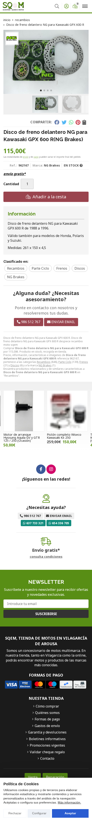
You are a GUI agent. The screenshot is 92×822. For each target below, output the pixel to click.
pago (36, 156)
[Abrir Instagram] (51, 469)
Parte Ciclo (64, 362)
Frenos (83, 362)
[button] (41, 90)
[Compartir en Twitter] (64, 122)
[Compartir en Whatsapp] (71, 122)
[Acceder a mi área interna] (66, 6)
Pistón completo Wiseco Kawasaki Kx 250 (64, 436)
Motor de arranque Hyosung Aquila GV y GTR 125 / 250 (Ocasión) (21, 437)
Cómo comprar (47, 706)
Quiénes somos (47, 712)
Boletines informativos (47, 738)
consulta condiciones (46, 557)
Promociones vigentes (47, 745)
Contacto (47, 758)
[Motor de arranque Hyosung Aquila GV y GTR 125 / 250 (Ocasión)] (24, 411)
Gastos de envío (47, 725)
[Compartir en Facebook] (56, 122)
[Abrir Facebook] (41, 469)
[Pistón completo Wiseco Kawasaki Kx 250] (67, 411)
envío (25, 156)
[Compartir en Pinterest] (78, 122)
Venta (32, 777)
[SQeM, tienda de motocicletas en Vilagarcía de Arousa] (13, 6)
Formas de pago (47, 719)
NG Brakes (45, 365)
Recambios (43, 362)
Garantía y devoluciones (47, 732)
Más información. (69, 802)
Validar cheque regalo (47, 752)
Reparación (55, 777)
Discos (14, 365)
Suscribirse (46, 613)
